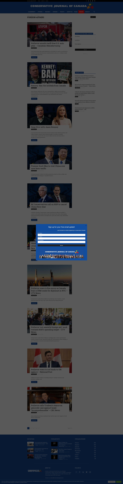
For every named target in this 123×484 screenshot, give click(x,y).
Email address (40, 240)
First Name (40, 233)
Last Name (40, 236)
